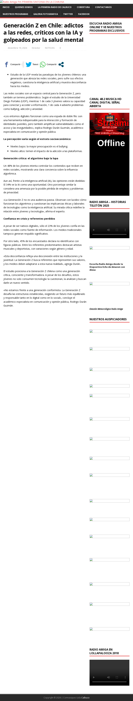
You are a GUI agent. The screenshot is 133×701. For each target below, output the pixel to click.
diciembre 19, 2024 (17, 47)
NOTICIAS (50, 47)
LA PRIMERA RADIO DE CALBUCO (55, 7)
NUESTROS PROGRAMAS (15, 14)
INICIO (6, 7)
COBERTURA (83, 7)
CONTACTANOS (103, 7)
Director (36, 47)
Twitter (68, 14)
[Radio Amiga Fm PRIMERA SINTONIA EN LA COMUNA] (32, 1)
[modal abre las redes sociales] (61, 64)
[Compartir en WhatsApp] (48, 64)
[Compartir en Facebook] (11, 64)
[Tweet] (32, 64)
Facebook (84, 14)
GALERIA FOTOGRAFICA (45, 14)
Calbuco (85, 697)
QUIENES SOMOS (24, 7)
